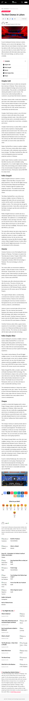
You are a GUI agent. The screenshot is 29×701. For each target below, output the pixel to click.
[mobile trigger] (3, 2)
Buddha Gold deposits (6, 597)
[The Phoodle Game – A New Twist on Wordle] (23, 644)
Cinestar (6, 70)
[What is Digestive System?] (5, 592)
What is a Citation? (14, 546)
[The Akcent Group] (23, 659)
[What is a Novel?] (23, 637)
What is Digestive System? (16, 590)
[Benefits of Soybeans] (5, 541)
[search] (22, 2)
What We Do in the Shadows (8, 664)
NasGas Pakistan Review (7, 602)
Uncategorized (4, 599)
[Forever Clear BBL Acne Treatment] (5, 585)
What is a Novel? (6, 636)
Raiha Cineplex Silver (9, 73)
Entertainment (6, 11)
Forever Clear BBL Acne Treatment (18, 582)
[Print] (12, 19)
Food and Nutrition (14, 540)
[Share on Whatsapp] (15, 493)
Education (12, 548)
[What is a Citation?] (5, 548)
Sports (11, 578)
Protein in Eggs (13, 567)
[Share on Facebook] (5, 19)
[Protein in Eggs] (5, 570)
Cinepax (6, 75)
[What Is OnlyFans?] (23, 615)
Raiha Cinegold (7, 67)
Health (11, 564)
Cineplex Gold (7, 64)
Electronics (4, 604)
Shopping (3, 557)
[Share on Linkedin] (18, 493)
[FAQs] (14, 2)
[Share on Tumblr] (22, 493)
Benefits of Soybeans (15, 538)
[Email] (15, 496)
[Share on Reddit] (25, 493)
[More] (15, 19)
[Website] (26, 523)
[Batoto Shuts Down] (23, 652)
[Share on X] (8, 19)
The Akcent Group (6, 657)
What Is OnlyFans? (6, 613)
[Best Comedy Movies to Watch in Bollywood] (23, 630)
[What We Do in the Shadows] (23, 666)
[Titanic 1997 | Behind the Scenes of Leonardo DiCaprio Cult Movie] (23, 622)
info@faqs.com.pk (16, 691)
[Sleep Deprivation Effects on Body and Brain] (5, 562)
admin (6, 22)
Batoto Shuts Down (6, 650)
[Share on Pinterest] (12, 493)
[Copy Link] (10, 19)
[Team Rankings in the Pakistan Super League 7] (5, 577)
